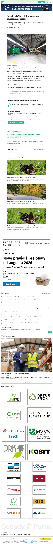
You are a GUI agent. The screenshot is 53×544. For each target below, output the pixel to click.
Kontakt (29, 534)
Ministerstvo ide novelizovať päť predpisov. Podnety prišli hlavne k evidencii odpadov (22, 314)
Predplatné (41, 2)
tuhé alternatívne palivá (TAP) (22, 136)
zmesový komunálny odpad (14, 137)
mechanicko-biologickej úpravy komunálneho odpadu (21, 70)
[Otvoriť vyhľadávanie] (47, 2)
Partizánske (31, 134)
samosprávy (39, 134)
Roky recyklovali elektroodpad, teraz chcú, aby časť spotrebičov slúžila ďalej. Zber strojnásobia (23, 322)
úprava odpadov (35, 136)
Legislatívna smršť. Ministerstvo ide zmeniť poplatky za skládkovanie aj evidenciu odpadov (23, 302)
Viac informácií (29, 542)
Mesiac (49, 293)
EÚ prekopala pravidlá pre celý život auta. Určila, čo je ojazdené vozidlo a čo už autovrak (22, 311)
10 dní (44, 293)
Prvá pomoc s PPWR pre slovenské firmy (15, 374)
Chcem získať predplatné (16, 122)
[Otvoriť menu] (50, 2)
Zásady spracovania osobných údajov (8, 534)
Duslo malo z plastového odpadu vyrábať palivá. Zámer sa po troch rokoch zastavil (21, 296)
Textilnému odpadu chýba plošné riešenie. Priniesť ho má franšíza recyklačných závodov (23, 316)
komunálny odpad (16, 131)
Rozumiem (45, 539)
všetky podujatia (26, 382)
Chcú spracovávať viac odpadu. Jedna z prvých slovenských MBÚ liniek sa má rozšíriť (27, 92)
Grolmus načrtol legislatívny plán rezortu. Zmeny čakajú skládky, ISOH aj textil (20, 299)
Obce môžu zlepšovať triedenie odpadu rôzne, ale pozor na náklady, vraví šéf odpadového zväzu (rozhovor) (26, 308)
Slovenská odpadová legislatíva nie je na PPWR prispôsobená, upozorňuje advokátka (22, 305)
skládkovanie (10, 136)
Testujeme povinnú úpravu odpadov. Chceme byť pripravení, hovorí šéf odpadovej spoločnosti (26, 88)
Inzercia (25, 534)
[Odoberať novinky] (50, 332)
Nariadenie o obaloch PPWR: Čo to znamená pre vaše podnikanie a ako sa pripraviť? (21, 319)
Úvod (2, 2)
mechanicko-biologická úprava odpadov (17, 134)
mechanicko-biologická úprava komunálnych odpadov (21, 133)
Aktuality (11, 27)
